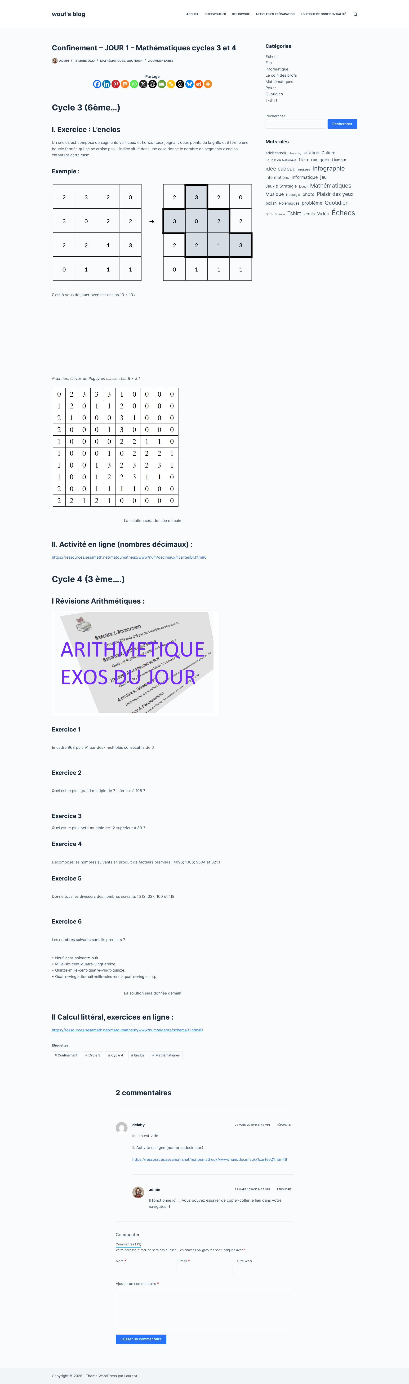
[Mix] (125, 84)
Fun (269, 62)
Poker (271, 87)
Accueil (192, 14)
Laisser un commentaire (141, 1339)
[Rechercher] (355, 14)
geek (325, 159)
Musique (275, 194)
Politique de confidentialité (323, 14)
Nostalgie (293, 195)
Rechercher (275, 116)
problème (312, 203)
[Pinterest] (115, 84)
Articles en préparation (275, 14)
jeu (323, 177)
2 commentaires (160, 60)
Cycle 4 (115, 1055)
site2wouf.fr (215, 14)
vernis (309, 213)
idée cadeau (281, 169)
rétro (269, 214)
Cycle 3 (92, 1055)
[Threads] (180, 84)
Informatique (277, 69)
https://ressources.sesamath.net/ (81, 1030)
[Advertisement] (152, 336)
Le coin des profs (281, 75)
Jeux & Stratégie (281, 186)
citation (311, 152)
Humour (339, 160)
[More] (208, 84)
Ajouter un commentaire (137, 1283)
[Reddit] (199, 84)
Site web (244, 1261)
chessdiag (295, 153)
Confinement (66, 1055)
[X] (143, 84)
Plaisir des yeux (335, 194)
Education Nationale (281, 160)
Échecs (272, 56)
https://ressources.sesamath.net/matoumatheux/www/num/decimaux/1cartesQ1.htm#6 (129, 557)
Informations (277, 177)
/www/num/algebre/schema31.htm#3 (170, 1030)
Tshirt (294, 213)
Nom (121, 1261)
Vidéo (323, 213)
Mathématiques (112, 60)
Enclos (137, 1055)
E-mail (183, 1261)
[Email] (162, 84)
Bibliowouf (241, 14)
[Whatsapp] (134, 84)
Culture (328, 152)
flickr (304, 159)
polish (271, 203)
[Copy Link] (171, 84)
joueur (303, 186)
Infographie (328, 168)
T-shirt (271, 100)
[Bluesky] (189, 84)
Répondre (284, 1124)
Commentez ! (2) (128, 1244)
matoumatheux (123, 1030)
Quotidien (134, 60)
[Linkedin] (106, 84)
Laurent (130, 1376)
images (304, 169)
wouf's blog (68, 14)
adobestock (276, 153)
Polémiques (289, 203)
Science (280, 214)
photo (308, 194)
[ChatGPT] (152, 84)
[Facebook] (97, 84)
